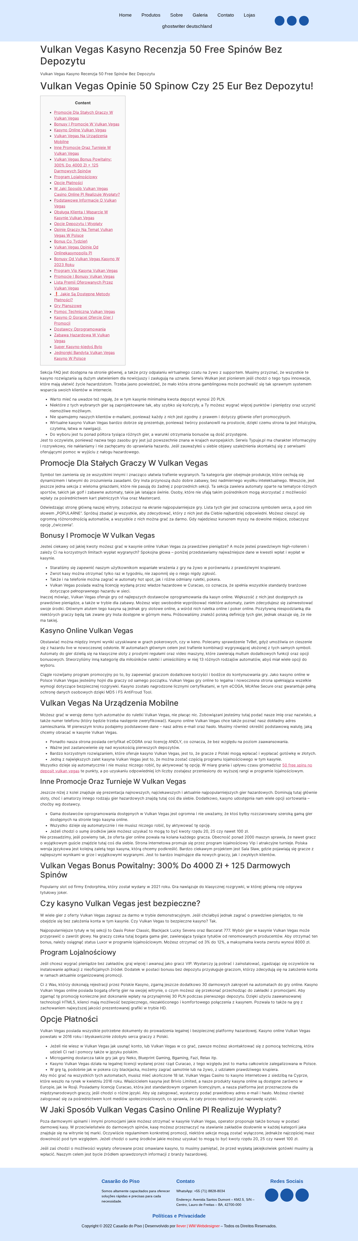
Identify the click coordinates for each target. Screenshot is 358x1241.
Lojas (249, 15)
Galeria (200, 15)
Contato (225, 15)
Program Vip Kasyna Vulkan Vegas (86, 270)
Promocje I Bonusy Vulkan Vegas (84, 276)
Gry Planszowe (68, 305)
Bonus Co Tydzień (70, 241)
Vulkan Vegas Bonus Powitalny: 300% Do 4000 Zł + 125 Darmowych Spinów (83, 165)
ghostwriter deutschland (187, 26)
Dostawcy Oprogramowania (80, 329)
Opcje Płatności (68, 182)
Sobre (176, 15)
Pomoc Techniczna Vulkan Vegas (84, 311)
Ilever (181, 1226)
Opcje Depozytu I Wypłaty (78, 223)
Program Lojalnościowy (75, 176)
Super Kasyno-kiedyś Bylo (78, 346)
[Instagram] (292, 21)
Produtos (150, 15)
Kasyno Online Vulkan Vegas (80, 129)
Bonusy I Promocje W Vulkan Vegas (86, 124)
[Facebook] (279, 21)
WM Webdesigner (204, 1226)
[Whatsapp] (304, 21)
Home (125, 15)
